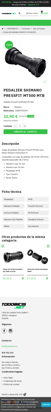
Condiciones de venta (12, 381)
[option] (13, 264)
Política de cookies (11, 384)
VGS (21, 394)
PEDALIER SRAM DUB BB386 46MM (37, 270)
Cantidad (8, 126)
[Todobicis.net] (9, 13)
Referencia (9, 110)
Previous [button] (2, 246)
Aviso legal (8, 377)
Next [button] (48, 246)
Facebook (6, 329)
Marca (6, 107)
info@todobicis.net (10, 346)
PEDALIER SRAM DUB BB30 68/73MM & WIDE (12, 270)
